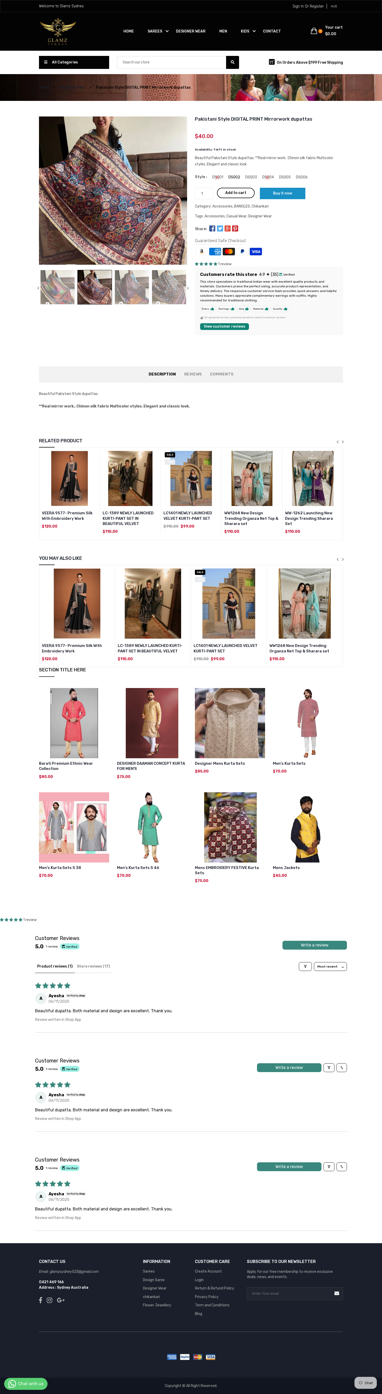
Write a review (314, 945)
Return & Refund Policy (214, 1288)
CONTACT (272, 31)
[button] (206, 264)
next (188, 288)
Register (317, 6)
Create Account (208, 1271)
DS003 (251, 177)
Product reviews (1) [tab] (55, 966)
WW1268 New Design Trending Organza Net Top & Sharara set (251, 518)
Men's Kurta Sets (289, 763)
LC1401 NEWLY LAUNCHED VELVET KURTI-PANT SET (187, 516)
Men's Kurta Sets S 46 (138, 867)
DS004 (268, 177)
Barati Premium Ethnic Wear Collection (66, 766)
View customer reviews (224, 326)
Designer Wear (73, 87)
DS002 (234, 177)
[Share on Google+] (227, 229)
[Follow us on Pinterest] (235, 229)
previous (38, 288)
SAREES (155, 31)
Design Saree (154, 1280)
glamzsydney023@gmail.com (74, 1271)
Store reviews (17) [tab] (93, 966)
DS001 (217, 177)
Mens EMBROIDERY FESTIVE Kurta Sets (227, 870)
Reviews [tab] (193, 374)
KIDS (245, 31)
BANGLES (242, 206)
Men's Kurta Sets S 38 (60, 867)
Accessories (222, 206)
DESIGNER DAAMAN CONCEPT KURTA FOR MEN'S (151, 766)
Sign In (298, 6)
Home (128, 31)
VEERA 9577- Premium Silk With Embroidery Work (67, 516)
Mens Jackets (286, 867)
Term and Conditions (212, 1305)
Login (199, 1280)
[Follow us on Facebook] (212, 229)
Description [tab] (162, 374)
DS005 (285, 177)
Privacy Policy (207, 1297)
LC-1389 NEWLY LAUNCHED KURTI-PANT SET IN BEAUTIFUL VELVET (128, 518)
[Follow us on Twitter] (219, 229)
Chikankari (260, 206)
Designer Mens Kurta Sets (220, 763)
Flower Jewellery (157, 1305)
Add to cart (235, 193)
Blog (198, 1314)
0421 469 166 (51, 1282)
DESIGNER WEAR (191, 31)
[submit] (337, 1293)
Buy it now (282, 193)
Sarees (149, 1271)
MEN (223, 31)
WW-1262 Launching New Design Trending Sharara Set (309, 518)
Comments (221, 374)
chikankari (151, 1297)
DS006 (302, 177)
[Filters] (305, 966)
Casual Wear (236, 216)
